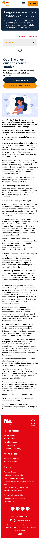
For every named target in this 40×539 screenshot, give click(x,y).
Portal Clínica (9, 445)
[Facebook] (18, 509)
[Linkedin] (13, 509)
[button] (33, 42)
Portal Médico (9, 439)
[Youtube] (28, 509)
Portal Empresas (10, 442)
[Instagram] (23, 509)
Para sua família (10, 462)
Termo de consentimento (14, 478)
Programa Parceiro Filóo (13, 495)
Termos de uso (10, 472)
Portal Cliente (9, 435)
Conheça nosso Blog (12, 448)
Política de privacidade (13, 475)
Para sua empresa (11, 458)
